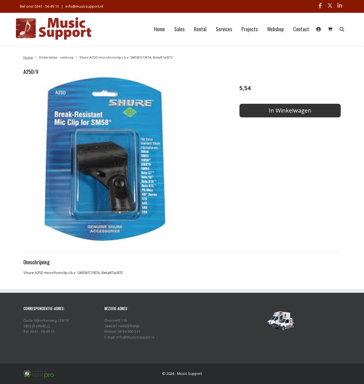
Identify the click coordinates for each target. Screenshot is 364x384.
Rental (200, 29)
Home (159, 29)
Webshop (275, 29)
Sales (179, 29)
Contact (301, 29)
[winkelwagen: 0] (330, 29)
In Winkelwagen (290, 110)
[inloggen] (318, 29)
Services (224, 29)
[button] (342, 29)
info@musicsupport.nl (84, 6)
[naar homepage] (53, 29)
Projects (249, 29)
